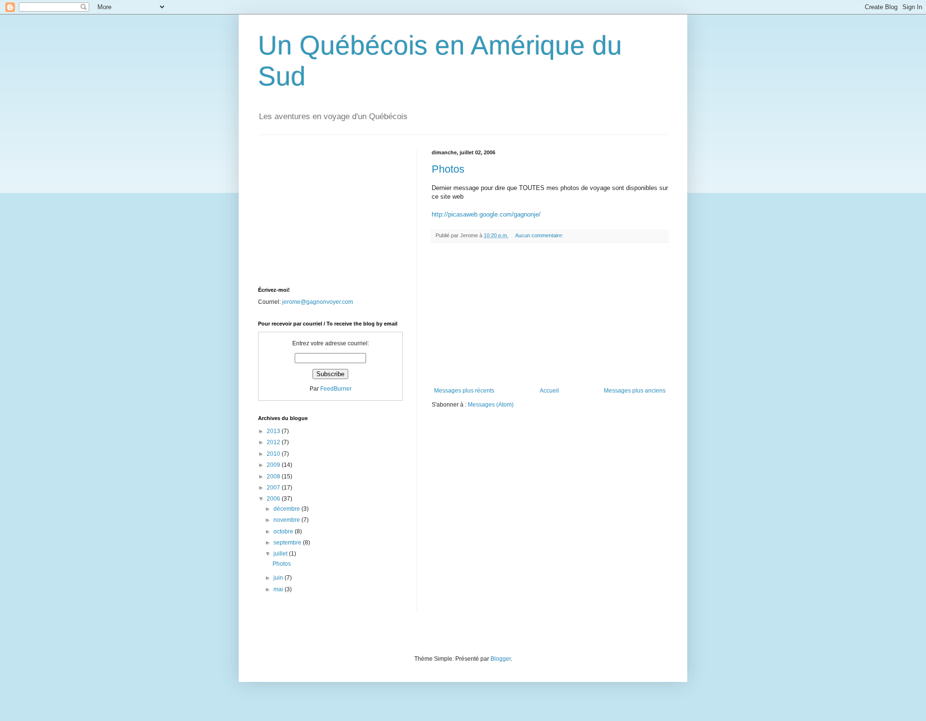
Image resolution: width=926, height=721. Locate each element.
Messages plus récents (464, 390)
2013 (274, 431)
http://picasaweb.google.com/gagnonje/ (486, 214)
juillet (281, 553)
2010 (274, 453)
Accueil (549, 390)
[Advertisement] (549, 315)
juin (279, 577)
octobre (284, 531)
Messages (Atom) (491, 404)
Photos (448, 169)
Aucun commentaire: (540, 235)
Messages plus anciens (635, 390)
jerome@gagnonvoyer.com (317, 302)
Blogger (500, 658)
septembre (288, 542)
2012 (274, 442)
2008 (274, 476)
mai (279, 589)
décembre (287, 508)
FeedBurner (336, 388)
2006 (274, 498)
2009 (274, 465)
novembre (287, 520)
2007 (274, 487)
